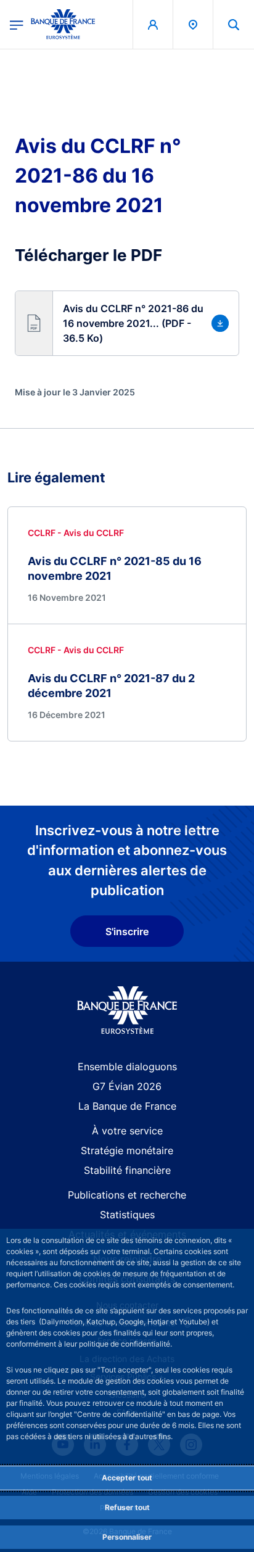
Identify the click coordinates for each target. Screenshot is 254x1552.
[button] (233, 24)
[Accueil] (127, 1010)
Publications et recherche (127, 1195)
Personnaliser (127, 1537)
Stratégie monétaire (127, 1150)
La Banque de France (127, 1106)
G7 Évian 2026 (127, 1086)
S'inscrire (127, 931)
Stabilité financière (127, 1170)
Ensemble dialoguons (127, 1066)
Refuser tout (127, 1507)
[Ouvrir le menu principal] (16, 24)
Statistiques (127, 1214)
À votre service (127, 1131)
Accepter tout (127, 1477)
